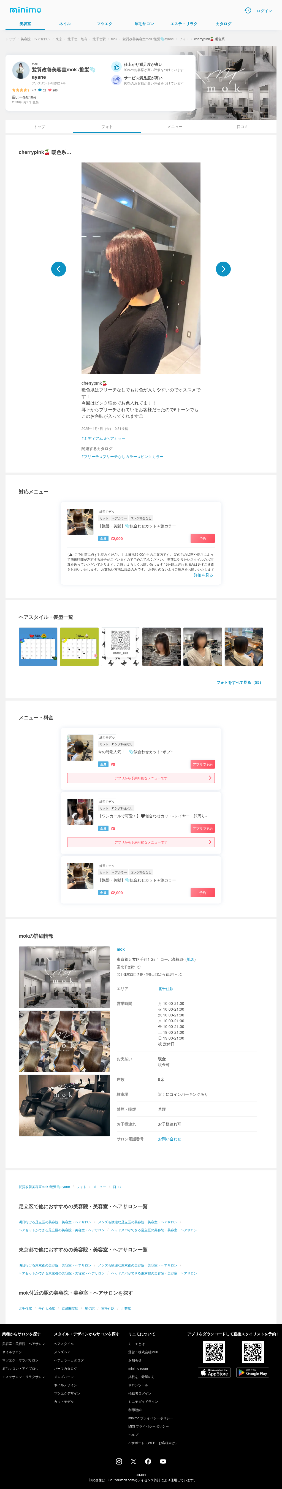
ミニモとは (136, 1343)
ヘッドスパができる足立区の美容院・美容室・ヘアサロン (154, 1229)
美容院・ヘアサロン (35, 38)
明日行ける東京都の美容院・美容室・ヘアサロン (55, 1265)
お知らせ (135, 1360)
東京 (59, 38)
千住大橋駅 (47, 1308)
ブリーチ (91, 456)
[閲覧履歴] (247, 10)
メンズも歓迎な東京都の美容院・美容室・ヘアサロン (137, 1265)
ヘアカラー (116, 438)
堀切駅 (90, 1308)
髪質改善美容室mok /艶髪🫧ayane (148, 38)
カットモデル (64, 1401)
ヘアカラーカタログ (69, 1360)
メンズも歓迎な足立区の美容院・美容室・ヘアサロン (137, 1221)
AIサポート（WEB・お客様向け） (153, 1442)
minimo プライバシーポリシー (150, 1417)
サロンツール (138, 1384)
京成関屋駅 (70, 1308)
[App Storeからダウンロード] (214, 1373)
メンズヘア (62, 1351)
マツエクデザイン (67, 1393)
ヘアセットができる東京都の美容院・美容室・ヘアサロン (62, 1273)
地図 (190, 959)
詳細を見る (203, 574)
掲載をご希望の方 (141, 1376)
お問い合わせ (169, 1138)
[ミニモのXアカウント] (133, 1462)
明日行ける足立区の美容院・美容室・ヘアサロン (55, 1221)
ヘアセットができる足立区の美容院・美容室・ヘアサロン (62, 1229)
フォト (184, 38)
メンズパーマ (64, 1376)
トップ (10, 38)
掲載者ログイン (139, 1393)
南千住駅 (108, 1308)
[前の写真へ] (58, 269)
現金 (162, 1058)
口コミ (242, 126)
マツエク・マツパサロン (20, 1360)
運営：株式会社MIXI (143, 1351)
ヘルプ (133, 1434)
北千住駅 (99, 38)
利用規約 (135, 1409)
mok (114, 38)
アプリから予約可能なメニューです (141, 777)
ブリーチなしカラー (119, 456)
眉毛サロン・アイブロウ (20, 1368)
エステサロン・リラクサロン (23, 1376)
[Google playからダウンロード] (252, 1373)
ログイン (264, 10)
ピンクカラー (152, 456)
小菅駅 (126, 1308)
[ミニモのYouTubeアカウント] (163, 1462)
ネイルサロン (12, 1351)
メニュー (175, 126)
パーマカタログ (65, 1368)
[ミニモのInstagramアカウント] (119, 1463)
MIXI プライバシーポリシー (148, 1426)
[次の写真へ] (223, 269)
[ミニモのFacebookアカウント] (148, 1463)
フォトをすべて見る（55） (239, 682)
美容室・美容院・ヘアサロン (23, 1343)
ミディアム (93, 438)
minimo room (138, 1368)
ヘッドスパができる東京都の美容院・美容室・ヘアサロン (154, 1273)
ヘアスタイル (64, 1343)
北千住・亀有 (77, 38)
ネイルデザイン (65, 1384)
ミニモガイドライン (143, 1401)
